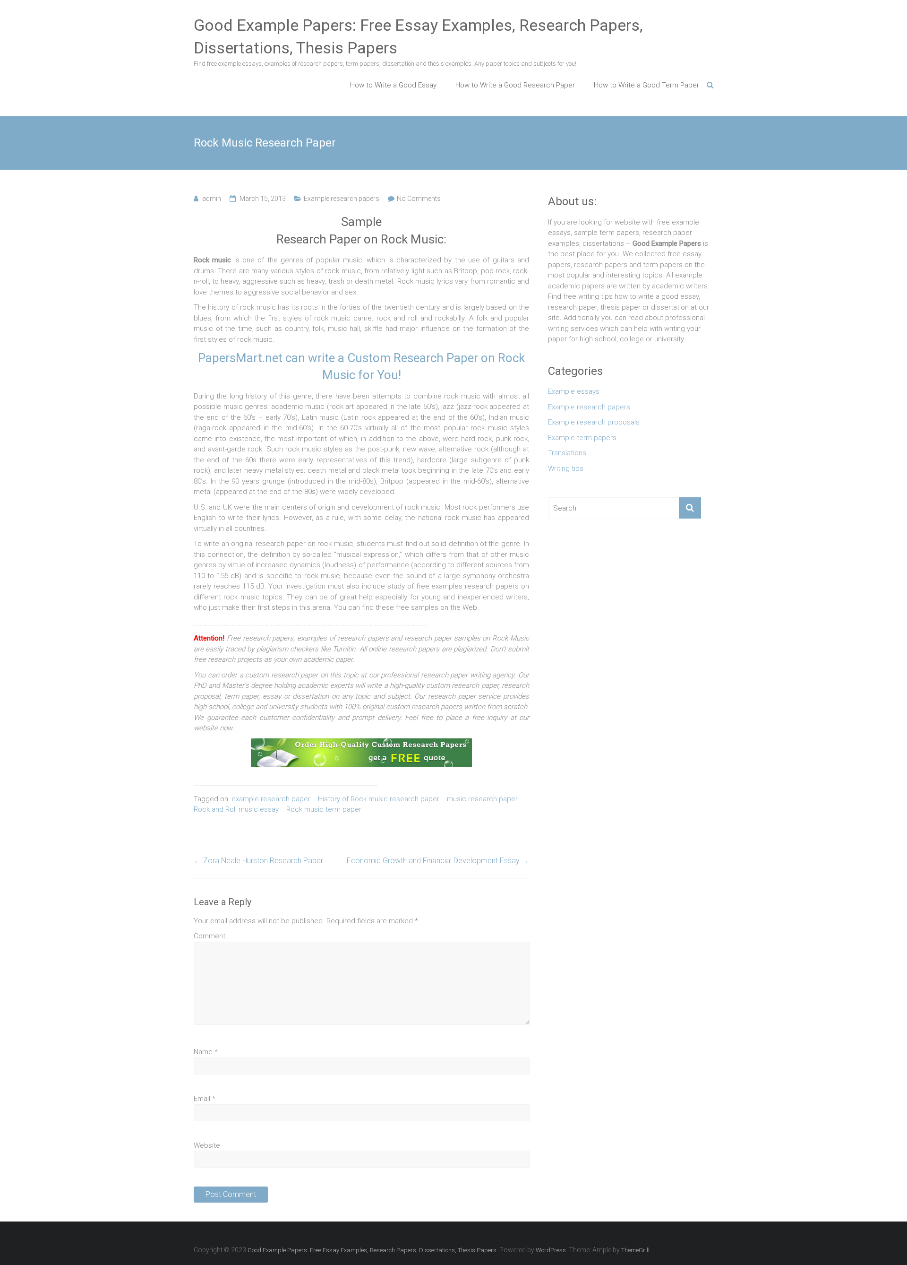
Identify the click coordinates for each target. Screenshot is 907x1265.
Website (207, 1145)
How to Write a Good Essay (393, 85)
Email (204, 1098)
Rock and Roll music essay (236, 809)
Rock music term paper (323, 809)
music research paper (482, 799)
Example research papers (341, 198)
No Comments (419, 198)
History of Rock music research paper (378, 799)
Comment (209, 936)
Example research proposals (594, 422)
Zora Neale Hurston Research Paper (258, 860)
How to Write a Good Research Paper (515, 85)
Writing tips (565, 468)
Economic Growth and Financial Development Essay (438, 860)
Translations (567, 453)
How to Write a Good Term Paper (646, 85)
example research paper (270, 799)
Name (206, 1052)
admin (211, 198)
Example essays (573, 391)
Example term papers (582, 437)
